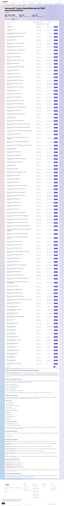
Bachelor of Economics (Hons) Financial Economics (15, 100)
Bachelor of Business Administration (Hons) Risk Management (17, 233)
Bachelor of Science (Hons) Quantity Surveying (15, 292)
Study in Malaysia (35, 495)
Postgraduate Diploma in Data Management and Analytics (16, 33)
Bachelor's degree (31, 3)
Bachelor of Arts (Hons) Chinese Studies (13, 198)
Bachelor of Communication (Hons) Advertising (15, 76)
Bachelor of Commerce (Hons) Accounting (14, 73)
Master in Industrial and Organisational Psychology (15, 316)
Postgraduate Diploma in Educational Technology (15, 36)
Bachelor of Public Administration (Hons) (13, 175)
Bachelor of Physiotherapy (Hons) (12, 168)
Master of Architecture (11, 319)
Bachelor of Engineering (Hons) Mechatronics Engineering (17, 158)
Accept (3, 503)
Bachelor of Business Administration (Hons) (14, 53)
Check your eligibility (36, 497)
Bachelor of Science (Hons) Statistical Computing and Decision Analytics (19, 299)
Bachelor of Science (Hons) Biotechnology (14, 258)
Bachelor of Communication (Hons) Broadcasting (15, 80)
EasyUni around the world (52, 504)
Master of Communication (11, 333)
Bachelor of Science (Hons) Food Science (14, 271)
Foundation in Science (10, 29)
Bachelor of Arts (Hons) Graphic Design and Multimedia (16, 212)
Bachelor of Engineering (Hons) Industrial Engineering (16, 113)
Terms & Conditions (17, 501)
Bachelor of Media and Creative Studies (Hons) (15, 161)
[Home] (5, 5)
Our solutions (44, 486)
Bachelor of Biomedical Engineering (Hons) (14, 46)
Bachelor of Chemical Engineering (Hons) (14, 56)
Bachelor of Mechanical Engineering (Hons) (14, 155)
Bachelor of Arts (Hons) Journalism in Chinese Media (16, 43)
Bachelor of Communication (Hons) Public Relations (15, 86)
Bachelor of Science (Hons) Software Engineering (15, 296)
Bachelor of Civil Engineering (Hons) (13, 70)
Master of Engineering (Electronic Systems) (14, 339)
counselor (18, 476)
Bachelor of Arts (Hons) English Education (14, 205)
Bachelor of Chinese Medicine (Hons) (13, 63)
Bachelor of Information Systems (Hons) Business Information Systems (19, 123)
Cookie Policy (5, 501)
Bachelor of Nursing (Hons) (11, 165)
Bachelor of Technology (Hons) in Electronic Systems (16, 188)
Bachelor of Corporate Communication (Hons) (14, 93)
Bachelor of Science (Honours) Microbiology (14, 241)
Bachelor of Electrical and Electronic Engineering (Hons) (16, 107)
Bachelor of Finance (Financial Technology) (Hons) (15, 120)
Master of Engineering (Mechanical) (13, 343)
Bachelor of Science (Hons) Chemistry (13, 261)
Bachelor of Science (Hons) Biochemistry (14, 302)
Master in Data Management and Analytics (14, 309)
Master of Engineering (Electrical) (12, 336)
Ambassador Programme (58, 3)
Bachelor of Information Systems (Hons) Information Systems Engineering (19, 130)
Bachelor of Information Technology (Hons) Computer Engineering (18, 141)
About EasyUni (25, 486)
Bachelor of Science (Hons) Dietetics (13, 182)
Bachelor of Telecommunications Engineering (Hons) (16, 195)
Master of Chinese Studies (11, 326)
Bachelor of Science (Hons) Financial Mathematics (15, 268)
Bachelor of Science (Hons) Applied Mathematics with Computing (18, 251)
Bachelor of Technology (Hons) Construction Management (17, 264)
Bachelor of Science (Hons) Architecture (14, 178)
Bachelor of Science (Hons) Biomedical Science (15, 254)
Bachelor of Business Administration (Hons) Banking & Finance (17, 219)
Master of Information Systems (12, 353)
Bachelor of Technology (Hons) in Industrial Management (16, 192)
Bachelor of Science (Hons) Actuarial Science (14, 244)
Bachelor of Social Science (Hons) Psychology (14, 289)
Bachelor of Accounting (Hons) (12, 39)
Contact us (25, 488)
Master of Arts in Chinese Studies (12, 306)
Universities (13, 3)
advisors (23, 475)
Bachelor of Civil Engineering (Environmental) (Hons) (16, 66)
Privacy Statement (10, 501)
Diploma (24, 3)
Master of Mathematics (11, 356)
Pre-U (19, 3)
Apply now (55, 26)
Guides (46, 3)
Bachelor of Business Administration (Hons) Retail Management (17, 215)
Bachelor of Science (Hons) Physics (13, 286)
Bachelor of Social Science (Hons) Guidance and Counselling (17, 185)
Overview (7, 18)
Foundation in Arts (10, 26)
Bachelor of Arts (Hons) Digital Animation (14, 202)
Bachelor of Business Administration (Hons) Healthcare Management (18, 225)
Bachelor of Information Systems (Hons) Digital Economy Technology (18, 127)
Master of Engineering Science (12, 346)
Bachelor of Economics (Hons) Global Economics (15, 103)
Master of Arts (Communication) (12, 323)
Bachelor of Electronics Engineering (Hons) (14, 110)
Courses (23, 5)
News (17, 18)
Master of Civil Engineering (11, 329)
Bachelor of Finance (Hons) (11, 117)
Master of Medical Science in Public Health (14, 363)
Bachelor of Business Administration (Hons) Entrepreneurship (17, 222)
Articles (51, 3)
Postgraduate (39, 3)
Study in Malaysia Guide (5, 3)
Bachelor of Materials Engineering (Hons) (14, 151)
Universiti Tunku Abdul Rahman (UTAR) (16, 5)
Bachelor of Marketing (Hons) (12, 148)
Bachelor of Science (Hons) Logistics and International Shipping (17, 278)
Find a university (35, 486)
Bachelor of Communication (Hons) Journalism (14, 83)
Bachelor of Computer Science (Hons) (13, 90)
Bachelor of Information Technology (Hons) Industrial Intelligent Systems (19, 145)
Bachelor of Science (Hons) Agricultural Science (15, 248)
